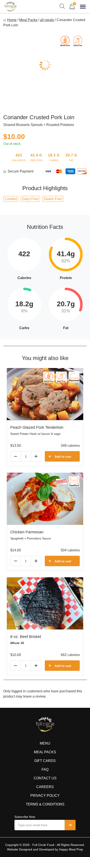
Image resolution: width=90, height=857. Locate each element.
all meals (47, 20)
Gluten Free (53, 199)
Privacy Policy (45, 795)
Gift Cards (45, 761)
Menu (45, 743)
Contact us (45, 778)
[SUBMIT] (70, 825)
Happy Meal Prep (71, 849)
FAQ (45, 769)
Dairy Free (30, 199)
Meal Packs (28, 20)
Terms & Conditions (45, 804)
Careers (45, 787)
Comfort (11, 199)
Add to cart (63, 456)
